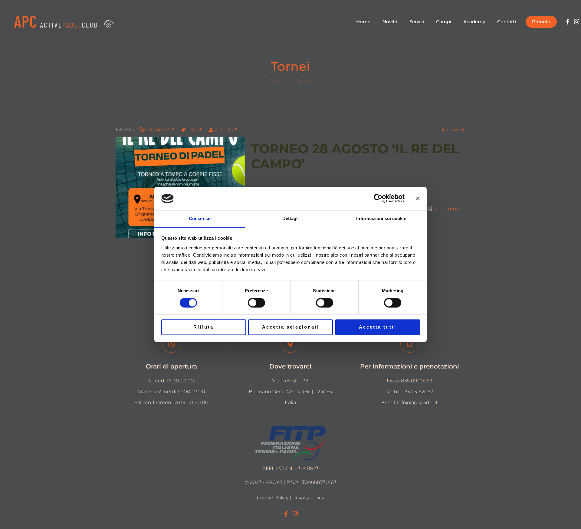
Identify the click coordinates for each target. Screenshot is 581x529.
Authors (223, 129)
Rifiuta (203, 326)
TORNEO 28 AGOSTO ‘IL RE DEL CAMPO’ (355, 156)
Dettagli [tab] (290, 218)
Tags (192, 129)
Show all (455, 129)
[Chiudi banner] (418, 198)
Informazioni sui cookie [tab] (381, 218)
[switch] (256, 303)
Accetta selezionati (290, 326)
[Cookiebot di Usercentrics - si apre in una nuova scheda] (378, 198)
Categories (158, 129)
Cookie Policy (272, 498)
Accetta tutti (377, 326)
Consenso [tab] (200, 218)
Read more (447, 209)
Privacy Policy (308, 498)
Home (277, 81)
